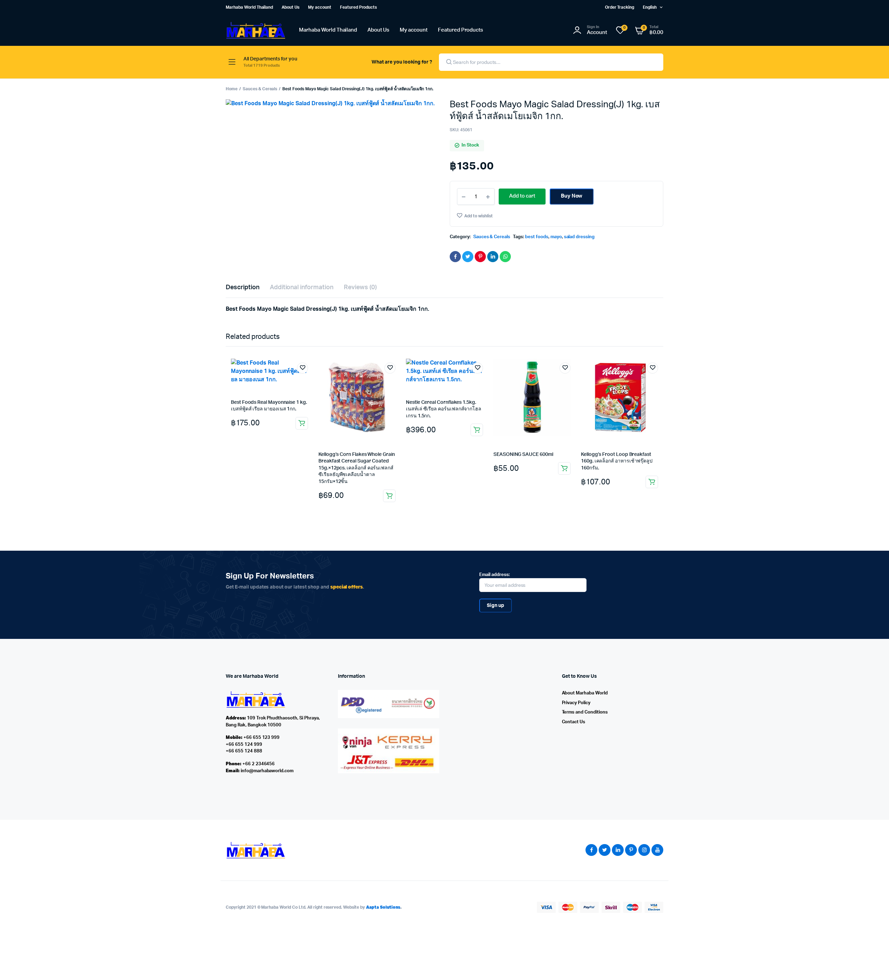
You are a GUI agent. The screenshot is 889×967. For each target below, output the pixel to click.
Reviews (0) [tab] (360, 287)
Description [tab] (242, 287)
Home (232, 89)
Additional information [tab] (301, 287)
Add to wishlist (478, 216)
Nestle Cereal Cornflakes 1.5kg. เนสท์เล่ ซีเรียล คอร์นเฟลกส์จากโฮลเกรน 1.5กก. (443, 409)
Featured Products (358, 7)
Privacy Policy (576, 703)
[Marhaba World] (255, 30)
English (650, 7)
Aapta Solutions (383, 907)
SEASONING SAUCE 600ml (523, 454)
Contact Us (573, 722)
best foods (536, 237)
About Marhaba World (585, 693)
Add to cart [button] (302, 423)
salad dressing (579, 237)
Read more (477, 430)
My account (319, 7)
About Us (290, 7)
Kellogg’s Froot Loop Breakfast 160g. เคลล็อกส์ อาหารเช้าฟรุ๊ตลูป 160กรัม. (617, 461)
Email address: (494, 575)
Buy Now (572, 196)
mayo (556, 237)
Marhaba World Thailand (249, 7)
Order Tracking (619, 7)
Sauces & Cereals (260, 89)
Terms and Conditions (585, 712)
